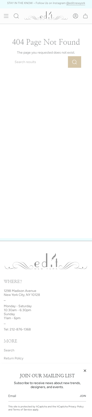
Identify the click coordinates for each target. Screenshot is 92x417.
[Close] (85, 370)
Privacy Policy (76, 406)
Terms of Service (22, 409)
